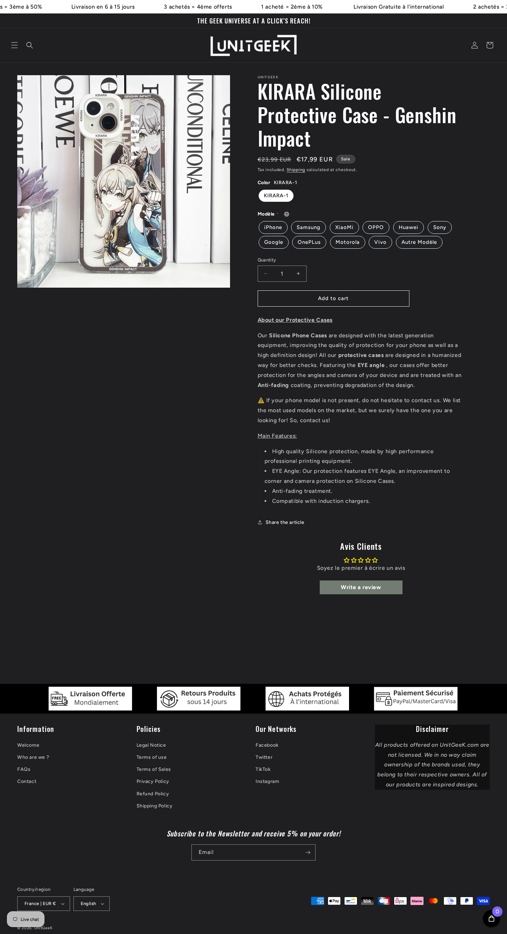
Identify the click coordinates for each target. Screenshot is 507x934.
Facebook (267, 745)
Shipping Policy (155, 806)
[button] (14, 45)
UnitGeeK (43, 928)
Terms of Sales (154, 769)
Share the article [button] (285, 522)
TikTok (263, 769)
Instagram (267, 781)
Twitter (264, 757)
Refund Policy (153, 794)
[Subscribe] (307, 852)
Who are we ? (33, 757)
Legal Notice (151, 745)
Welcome (28, 745)
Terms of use (152, 757)
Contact (26, 781)
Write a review (361, 587)
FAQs (23, 769)
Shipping (296, 169)
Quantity (267, 259)
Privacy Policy (153, 781)
